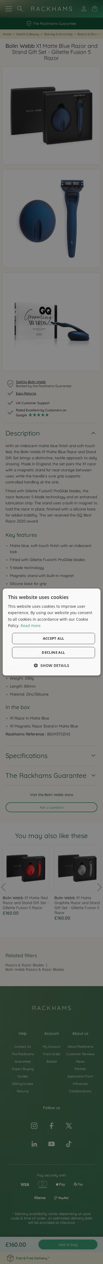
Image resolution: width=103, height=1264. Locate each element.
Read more (31, 625)
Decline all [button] (53, 652)
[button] (51, 665)
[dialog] (51, 632)
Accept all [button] (53, 638)
